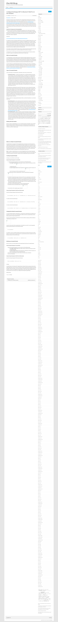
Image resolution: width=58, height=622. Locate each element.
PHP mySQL (40, 84)
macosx (40, 596)
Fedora (40, 62)
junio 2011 (39, 493)
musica (39, 49)
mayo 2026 (39, 264)
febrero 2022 (40, 324)
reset (48, 598)
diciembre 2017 (40, 394)
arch (39, 55)
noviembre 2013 (40, 452)
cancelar (47, 589)
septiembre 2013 (40, 455)
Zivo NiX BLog (11, 3)
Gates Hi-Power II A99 (42, 593)
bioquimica (41, 589)
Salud (39, 237)
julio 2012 (39, 474)
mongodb (39, 221)
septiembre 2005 (40, 586)
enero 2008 (39, 551)
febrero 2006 (40, 582)
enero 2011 (39, 500)
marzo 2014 (39, 446)
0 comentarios (34, 15)
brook (43, 589)
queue (44, 597)
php (38, 120)
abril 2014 (39, 445)
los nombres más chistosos (41, 128)
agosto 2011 (39, 490)
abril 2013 (39, 461)
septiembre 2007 (40, 557)
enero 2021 (39, 343)
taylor (39, 123)
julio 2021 (39, 334)
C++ (39, 81)
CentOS (40, 56)
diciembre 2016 (40, 410)
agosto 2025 (39, 274)
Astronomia (39, 20)
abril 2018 (39, 388)
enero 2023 (39, 309)
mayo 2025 (39, 277)
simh (38, 243)
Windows (48, 123)
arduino (39, 177)
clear (48, 590)
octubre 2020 (40, 347)
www (38, 102)
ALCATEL (39, 17)
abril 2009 (39, 529)
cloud (39, 190)
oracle (48, 119)
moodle (39, 48)
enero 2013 (39, 465)
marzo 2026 (39, 267)
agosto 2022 (39, 315)
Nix (38, 51)
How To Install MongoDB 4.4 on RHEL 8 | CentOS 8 (44, 148)
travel (39, 96)
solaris (39, 72)
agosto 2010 (39, 506)
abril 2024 (39, 289)
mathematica (42, 119)
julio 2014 (39, 442)
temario (41, 123)
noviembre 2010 (40, 503)
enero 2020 (39, 359)
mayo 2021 (39, 337)
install (41, 118)
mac (48, 118)
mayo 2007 (39, 563)
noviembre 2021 (40, 328)
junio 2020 (39, 353)
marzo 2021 (39, 340)
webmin (40, 75)
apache (40, 103)
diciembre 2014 (40, 436)
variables (45, 123)
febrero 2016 (40, 420)
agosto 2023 (39, 299)
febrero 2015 (40, 433)
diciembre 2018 (40, 378)
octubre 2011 (40, 487)
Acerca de (11, 7)
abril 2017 (39, 404)
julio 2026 (39, 261)
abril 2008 (39, 547)
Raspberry (39, 87)
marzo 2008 (39, 548)
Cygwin (39, 59)
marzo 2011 (39, 497)
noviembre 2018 (40, 379)
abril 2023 (39, 305)
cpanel (39, 58)
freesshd (48, 592)
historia (39, 209)
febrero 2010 (40, 515)
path (41, 597)
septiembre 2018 (40, 382)
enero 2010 (39, 516)
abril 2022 (39, 321)
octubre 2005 (40, 585)
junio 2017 (39, 401)
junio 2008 (39, 544)
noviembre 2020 (40, 346)
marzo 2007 (39, 566)
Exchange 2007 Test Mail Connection (12, 280)
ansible (39, 173)
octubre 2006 (40, 573)
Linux (38, 218)
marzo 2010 (39, 513)
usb (43, 123)
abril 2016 (39, 417)
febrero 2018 (40, 391)
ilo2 (47, 593)
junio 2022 (39, 318)
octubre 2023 (40, 296)
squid (45, 599)
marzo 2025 (39, 280)
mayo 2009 (39, 528)
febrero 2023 (40, 308)
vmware (40, 74)
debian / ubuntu (40, 196)
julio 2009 (39, 525)
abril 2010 (39, 512)
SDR (38, 90)
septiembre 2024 (40, 283)
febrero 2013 (40, 464)
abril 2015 (39, 430)
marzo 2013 (39, 462)
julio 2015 (39, 426)
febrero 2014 (40, 448)
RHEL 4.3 (40, 71)
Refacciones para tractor (43, 598)
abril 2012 (39, 478)
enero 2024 (39, 293)
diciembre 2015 (40, 423)
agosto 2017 (39, 398)
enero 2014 (39, 449)
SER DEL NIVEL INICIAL (41, 33)
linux (38, 45)
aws (38, 180)
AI (38, 16)
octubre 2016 (40, 411)
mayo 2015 (39, 429)
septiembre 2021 (40, 331)
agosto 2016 (39, 414)
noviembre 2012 (40, 468)
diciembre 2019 (40, 360)
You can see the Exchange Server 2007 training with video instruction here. (16, 38)
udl (42, 123)
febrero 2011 (40, 499)
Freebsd (39, 208)
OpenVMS (39, 77)
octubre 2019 (40, 363)
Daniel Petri (9, 17)
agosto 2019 (39, 366)
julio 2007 (39, 560)
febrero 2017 (40, 407)
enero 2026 (39, 270)
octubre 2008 (40, 538)
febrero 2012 (40, 481)
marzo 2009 (39, 531)
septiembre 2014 (40, 439)
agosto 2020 (39, 350)
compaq (39, 592)
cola (49, 590)
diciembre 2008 (40, 535)
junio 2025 (39, 276)
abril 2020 (39, 356)
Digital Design (40, 199)
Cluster (39, 192)
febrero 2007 (40, 567)
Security (39, 240)
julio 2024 (39, 286)
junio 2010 (39, 509)
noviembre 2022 (40, 312)
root (49, 598)
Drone (39, 36)
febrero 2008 (40, 550)
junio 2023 (39, 302)
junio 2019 (39, 369)
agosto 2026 (39, 260)
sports (39, 93)
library (44, 118)
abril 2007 (39, 564)
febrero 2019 (40, 375)
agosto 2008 (39, 541)
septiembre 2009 (40, 522)
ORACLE (39, 228)
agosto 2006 (39, 576)
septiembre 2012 (40, 471)
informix (39, 42)
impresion (39, 118)
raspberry (42, 120)
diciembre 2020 (40, 344)
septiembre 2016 (40, 413)
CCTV (39, 186)
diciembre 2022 (40, 311)
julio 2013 (39, 458)
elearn (39, 202)
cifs (47, 590)
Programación (40, 80)
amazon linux (40, 52)
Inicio (7, 7)
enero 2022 (39, 325)
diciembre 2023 (40, 295)
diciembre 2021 (40, 327)
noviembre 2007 (40, 554)
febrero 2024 (40, 292)
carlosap (9, 15)
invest (39, 212)
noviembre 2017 (40, 395)
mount (46, 119)
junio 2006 (39, 579)
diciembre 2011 (40, 484)
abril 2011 (39, 496)
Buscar (49, 166)
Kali (39, 65)
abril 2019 (39, 372)
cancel (45, 589)
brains (39, 23)
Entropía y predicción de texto (42, 160)
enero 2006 (39, 583)
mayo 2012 (39, 477)
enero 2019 (39, 376)
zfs (38, 124)
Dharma (39, 32)
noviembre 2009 (40, 519)
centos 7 (40, 115)
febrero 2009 (40, 532)
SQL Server (40, 100)
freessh (46, 592)
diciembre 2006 (40, 570)
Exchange (10, 274)
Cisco (38, 26)
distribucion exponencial (32, 280)
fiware (39, 39)
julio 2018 (39, 385)
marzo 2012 (39, 480)
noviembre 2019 (40, 362)
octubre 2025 (40, 273)
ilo (46, 593)
